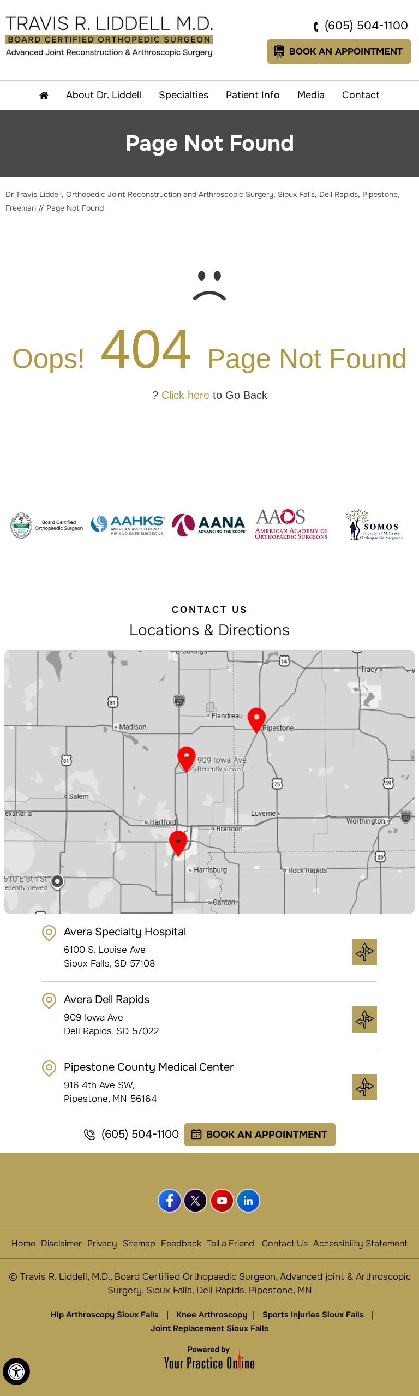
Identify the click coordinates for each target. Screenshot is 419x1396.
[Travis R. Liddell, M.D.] (109, 36)
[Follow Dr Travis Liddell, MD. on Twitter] (196, 1201)
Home (23, 1243)
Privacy (102, 1243)
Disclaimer (61, 1243)
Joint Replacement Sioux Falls (209, 1328)
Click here (185, 395)
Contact (361, 95)
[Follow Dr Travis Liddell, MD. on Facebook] (170, 1201)
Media (311, 95)
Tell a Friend (230, 1243)
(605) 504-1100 (366, 26)
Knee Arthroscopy (211, 1314)
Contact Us (285, 1243)
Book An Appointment (346, 51)
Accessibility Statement (360, 1243)
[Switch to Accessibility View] (16, 1371)
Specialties (183, 95)
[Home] (44, 95)
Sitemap (139, 1243)
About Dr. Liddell (103, 95)
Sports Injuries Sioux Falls (313, 1314)
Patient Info (253, 95)
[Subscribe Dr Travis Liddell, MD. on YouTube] (223, 1201)
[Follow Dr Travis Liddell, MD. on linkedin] (249, 1201)
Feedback (181, 1243)
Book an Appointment (266, 1135)
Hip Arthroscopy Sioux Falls (105, 1314)
